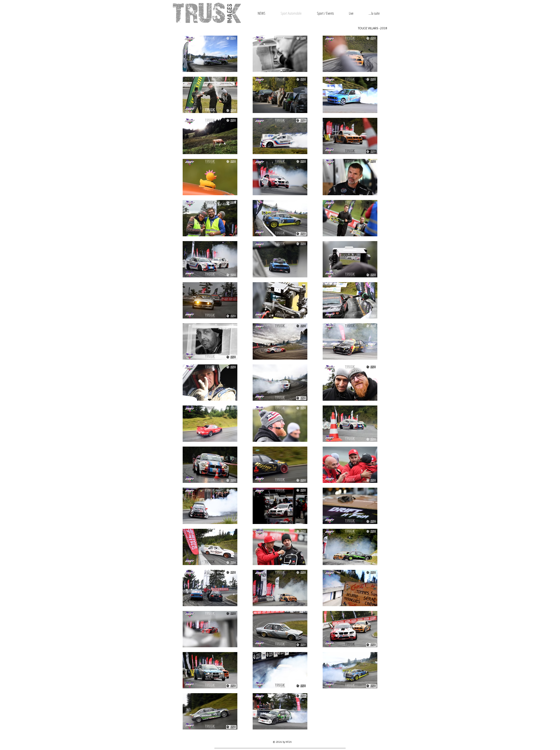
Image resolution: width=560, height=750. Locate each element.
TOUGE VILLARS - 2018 (372, 28)
